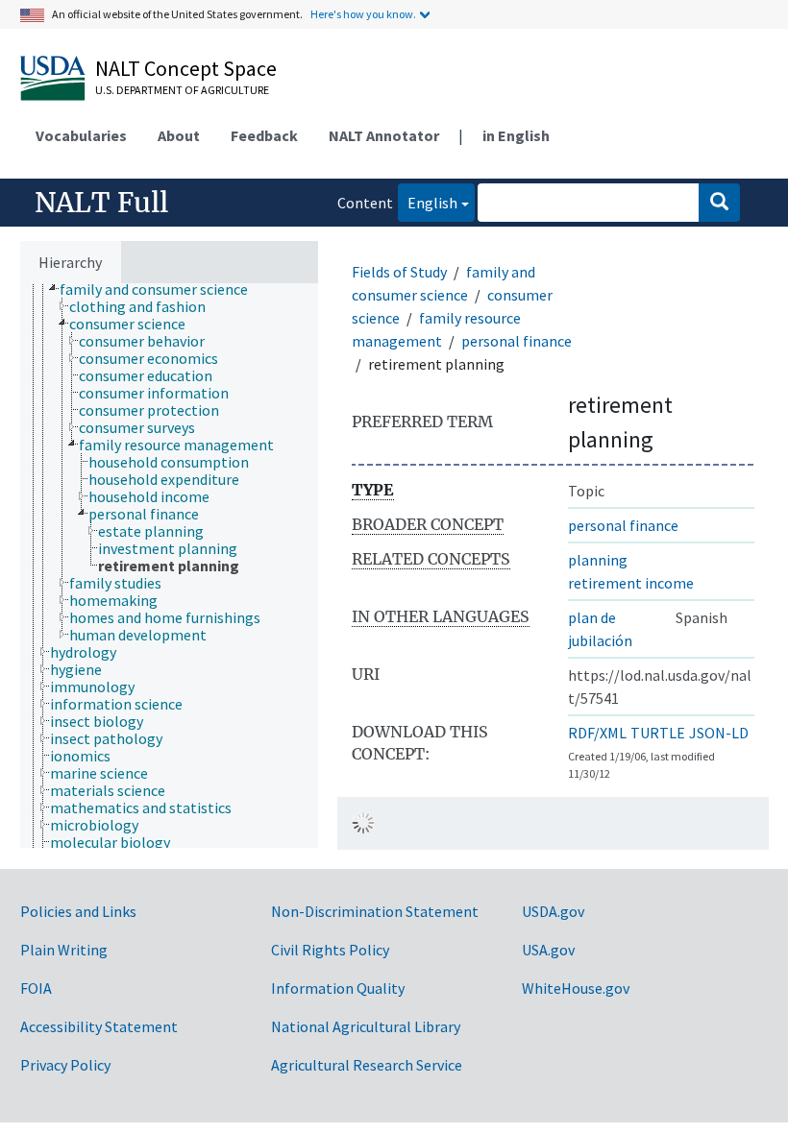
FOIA (36, 988)
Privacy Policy (65, 1064)
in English (516, 135)
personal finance (516, 340)
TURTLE (657, 732)
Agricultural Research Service (366, 1064)
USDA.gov (553, 911)
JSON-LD (719, 732)
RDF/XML (597, 732)
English (427, 202)
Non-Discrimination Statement (375, 911)
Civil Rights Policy (330, 949)
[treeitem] (162, 289)
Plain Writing (64, 949)
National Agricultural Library (365, 1026)
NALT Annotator (384, 135)
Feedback (264, 135)
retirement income (631, 582)
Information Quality (338, 988)
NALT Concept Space (186, 68)
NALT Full (101, 202)
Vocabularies (81, 135)
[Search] (719, 202)
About (179, 135)
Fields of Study (399, 271)
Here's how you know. (363, 14)
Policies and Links (78, 911)
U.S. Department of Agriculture (182, 90)
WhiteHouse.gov (575, 988)
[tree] (169, 565)
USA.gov (548, 949)
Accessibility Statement (99, 1026)
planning (598, 559)
